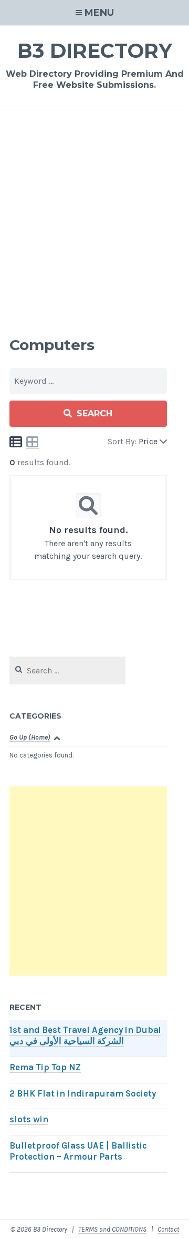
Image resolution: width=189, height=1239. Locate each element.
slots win (28, 1119)
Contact (168, 1229)
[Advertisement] (94, 219)
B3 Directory (94, 50)
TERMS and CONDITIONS (112, 1229)
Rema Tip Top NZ (45, 1067)
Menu (99, 12)
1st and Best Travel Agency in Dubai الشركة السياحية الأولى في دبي (85, 1035)
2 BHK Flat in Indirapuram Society (82, 1094)
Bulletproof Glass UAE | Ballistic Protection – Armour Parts (78, 1151)
